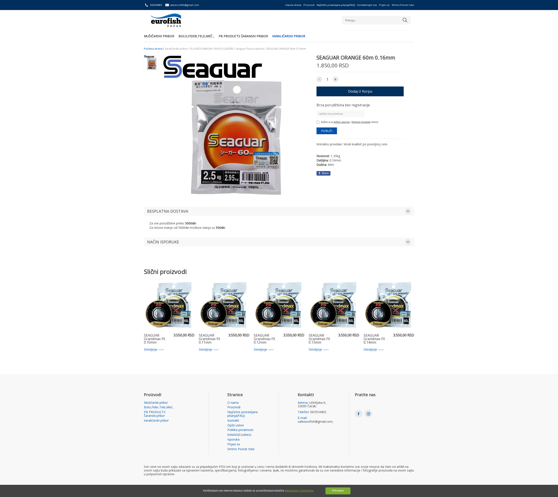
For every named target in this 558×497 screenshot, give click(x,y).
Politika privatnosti (240, 430)
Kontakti (233, 420)
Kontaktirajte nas (367, 4)
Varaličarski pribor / (177, 48)
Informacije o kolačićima (299, 490)
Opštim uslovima (342, 122)
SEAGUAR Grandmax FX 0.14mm (374, 339)
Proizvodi (309, 4)
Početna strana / (154, 48)
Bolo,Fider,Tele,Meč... (196, 36)
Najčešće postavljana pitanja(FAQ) (336, 4)
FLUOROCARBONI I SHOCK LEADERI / (212, 48)
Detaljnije (150, 349)
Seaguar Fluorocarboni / (250, 48)
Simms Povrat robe (403, 4)
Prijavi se (384, 4)
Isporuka (233, 439)
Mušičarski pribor (159, 36)
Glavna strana (293, 4)
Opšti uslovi (235, 425)
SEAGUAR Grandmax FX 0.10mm (154, 339)
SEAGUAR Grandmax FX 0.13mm (319, 339)
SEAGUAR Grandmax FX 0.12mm (264, 339)
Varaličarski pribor (288, 36)
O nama (233, 403)
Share (325, 173)
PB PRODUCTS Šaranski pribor (243, 36)
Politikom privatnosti (361, 122)
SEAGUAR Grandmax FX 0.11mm (209, 339)
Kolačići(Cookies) (239, 435)
